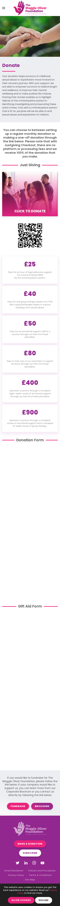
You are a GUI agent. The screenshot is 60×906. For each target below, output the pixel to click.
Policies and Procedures (42, 870)
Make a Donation (30, 843)
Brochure (42, 806)
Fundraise (18, 806)
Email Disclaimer (14, 870)
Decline (43, 900)
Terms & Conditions (40, 875)
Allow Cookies (21, 900)
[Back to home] (30, 8)
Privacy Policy (16, 875)
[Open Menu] (3, 8)
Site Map (30, 879)
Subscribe (30, 853)
